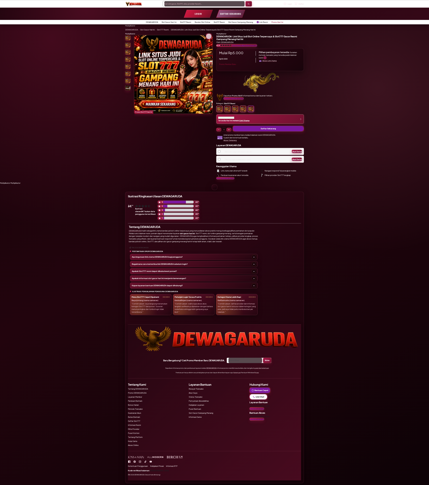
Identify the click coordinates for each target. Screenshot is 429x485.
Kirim (267, 360)
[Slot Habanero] (140, 461)
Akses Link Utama (269, 61)
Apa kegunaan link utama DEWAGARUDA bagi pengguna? (157, 257)
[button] (173, 74)
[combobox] (204, 3)
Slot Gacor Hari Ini (147, 29)
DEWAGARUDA (131, 29)
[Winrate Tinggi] (209, 36)
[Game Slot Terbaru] (129, 461)
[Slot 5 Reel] (228, 129)
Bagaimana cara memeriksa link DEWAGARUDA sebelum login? (160, 264)
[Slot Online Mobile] (145, 461)
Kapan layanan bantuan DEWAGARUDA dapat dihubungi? (157, 285)
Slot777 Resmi (163, 29)
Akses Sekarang (230, 140)
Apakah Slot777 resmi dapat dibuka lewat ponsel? (154, 271)
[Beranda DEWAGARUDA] (133, 3)
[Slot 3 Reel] (218, 129)
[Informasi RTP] (134, 461)
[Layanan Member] (265, 57)
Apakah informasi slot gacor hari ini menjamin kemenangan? (159, 278)
